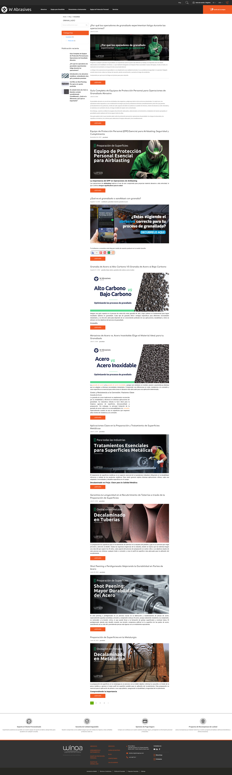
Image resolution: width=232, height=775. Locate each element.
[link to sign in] (194, 2)
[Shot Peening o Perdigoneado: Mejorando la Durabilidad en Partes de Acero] (129, 594)
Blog (179, 2)
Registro (208, 2)
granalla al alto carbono (120, 270)
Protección (71, 40)
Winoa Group (159, 755)
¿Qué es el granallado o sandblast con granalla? (115, 198)
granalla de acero (123, 201)
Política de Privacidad (119, 771)
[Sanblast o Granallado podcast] (103, 252)
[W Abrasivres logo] (19, 9)
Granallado (69, 37)
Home (64, 16)
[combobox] (75, 25)
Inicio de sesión (200, 2)
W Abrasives (159, 759)
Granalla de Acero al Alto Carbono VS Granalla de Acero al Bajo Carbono (128, 267)
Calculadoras (113, 762)
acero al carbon (130, 270)
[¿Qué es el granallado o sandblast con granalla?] (129, 223)
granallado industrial (113, 201)
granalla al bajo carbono (107, 270)
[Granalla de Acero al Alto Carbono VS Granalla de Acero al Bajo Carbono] (129, 292)
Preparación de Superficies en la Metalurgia (113, 637)
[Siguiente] (108, 703)
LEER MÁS (97, 82)
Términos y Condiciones (105, 771)
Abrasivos (93, 746)
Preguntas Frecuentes (133, 771)
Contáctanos (112, 758)
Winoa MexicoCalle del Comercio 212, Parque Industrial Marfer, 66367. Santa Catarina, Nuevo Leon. (138, 747)
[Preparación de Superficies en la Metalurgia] (129, 662)
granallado (105, 137)
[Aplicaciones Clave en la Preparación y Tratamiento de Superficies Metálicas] (129, 453)
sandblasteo (104, 201)
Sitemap (143, 771)
